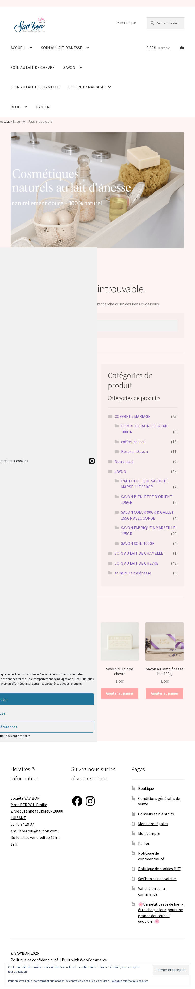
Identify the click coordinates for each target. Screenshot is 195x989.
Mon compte (126, 22)
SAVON (69, 67)
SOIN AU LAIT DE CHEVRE (33, 67)
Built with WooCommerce (84, 959)
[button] (91, 460)
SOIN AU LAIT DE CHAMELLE (35, 87)
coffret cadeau (133, 441)
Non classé (124, 461)
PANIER (43, 106)
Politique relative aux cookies (129, 981)
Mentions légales (153, 823)
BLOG (16, 106)
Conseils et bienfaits (156, 813)
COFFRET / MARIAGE (86, 87)
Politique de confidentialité (34, 959)
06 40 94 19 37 (22, 824)
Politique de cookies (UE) (159, 868)
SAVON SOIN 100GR (138, 543)
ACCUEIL (18, 47)
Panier (143, 843)
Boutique (146, 788)
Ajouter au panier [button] (119, 693)
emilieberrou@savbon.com (34, 830)
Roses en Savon (134, 451)
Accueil (5, 121)
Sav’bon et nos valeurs (157, 878)
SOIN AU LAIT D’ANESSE (61, 47)
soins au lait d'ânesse (133, 572)
